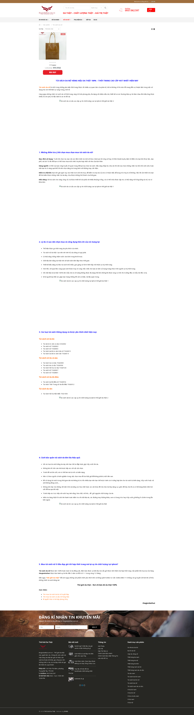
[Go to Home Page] (39, 25)
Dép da (88, 20)
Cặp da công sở (133, 654)
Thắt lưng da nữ (133, 660)
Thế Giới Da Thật (49, 711)
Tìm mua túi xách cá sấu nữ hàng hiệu (56, 597)
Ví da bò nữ (131, 693)
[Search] (105, 8)
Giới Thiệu (101, 646)
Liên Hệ (100, 648)
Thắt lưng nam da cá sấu (136, 670)
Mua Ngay (52, 72)
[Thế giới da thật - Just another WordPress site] (43, 647)
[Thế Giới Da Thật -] (47, 10)
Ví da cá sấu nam (133, 696)
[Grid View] (152, 29)
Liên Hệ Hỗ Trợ (103, 658)
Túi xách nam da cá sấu (135, 686)
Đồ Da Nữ (66, 20)
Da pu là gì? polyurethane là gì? (85, 654)
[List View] (154, 29)
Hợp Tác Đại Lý (103, 651)
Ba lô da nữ (131, 651)
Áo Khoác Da (43, 20)
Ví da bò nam (132, 689)
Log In (153, 1)
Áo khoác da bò (133, 647)
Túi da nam (131, 673)
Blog (95, 20)
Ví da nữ (130, 702)
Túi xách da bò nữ (133, 680)
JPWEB (66, 711)
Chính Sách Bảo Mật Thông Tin (108, 656)
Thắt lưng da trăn (133, 664)
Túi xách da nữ (132, 683)
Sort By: (41, 29)
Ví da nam (131, 699)
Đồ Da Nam (55, 20)
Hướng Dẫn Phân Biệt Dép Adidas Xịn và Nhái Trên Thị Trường (80, 677)
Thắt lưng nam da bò (134, 667)
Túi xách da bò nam (134, 677)
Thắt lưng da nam (133, 657)
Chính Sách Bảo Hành (105, 653)
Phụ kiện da (78, 20)
